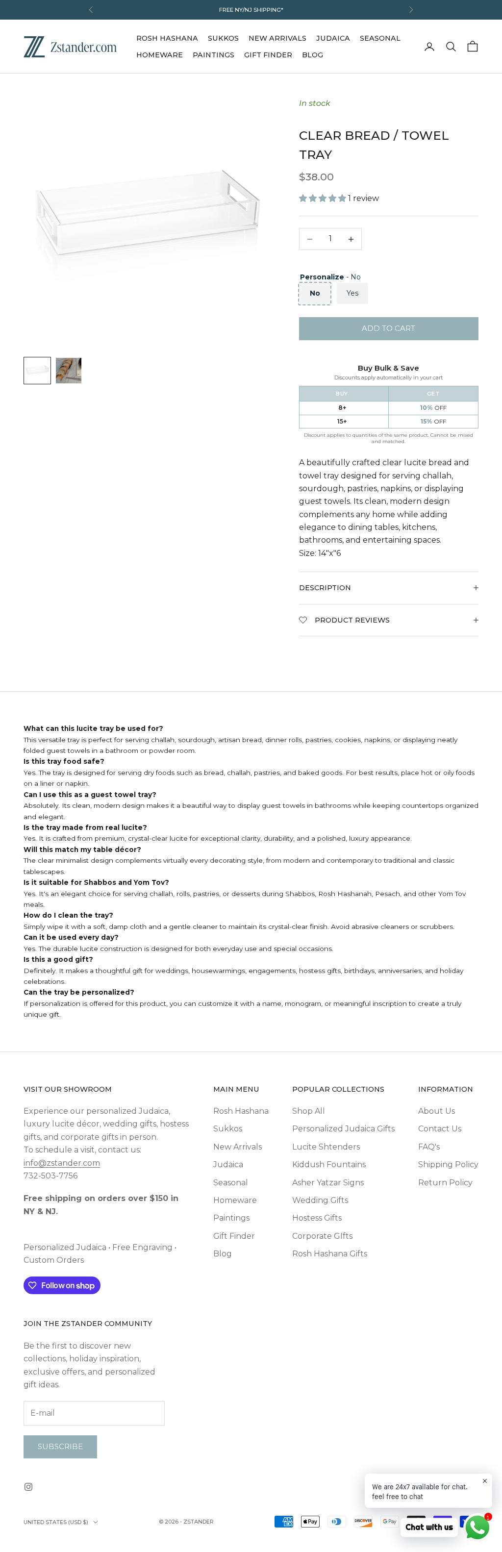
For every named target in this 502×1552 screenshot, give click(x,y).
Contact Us (439, 1128)
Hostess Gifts (317, 1218)
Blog (312, 54)
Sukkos (223, 38)
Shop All (308, 1111)
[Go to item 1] (37, 370)
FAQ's (429, 1146)
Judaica (333, 38)
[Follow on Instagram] (28, 1487)
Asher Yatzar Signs (328, 1182)
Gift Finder (268, 54)
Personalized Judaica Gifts (343, 1128)
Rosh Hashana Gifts (329, 1253)
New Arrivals (277, 38)
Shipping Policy (448, 1164)
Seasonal (380, 38)
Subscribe (60, 1446)
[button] (323, 198)
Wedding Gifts (320, 1200)
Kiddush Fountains (329, 1164)
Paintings (213, 54)
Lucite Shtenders (326, 1146)
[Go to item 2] (68, 370)
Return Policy (445, 1182)
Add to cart (388, 328)
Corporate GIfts (322, 1236)
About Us (436, 1111)
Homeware (159, 54)
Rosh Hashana (167, 38)
